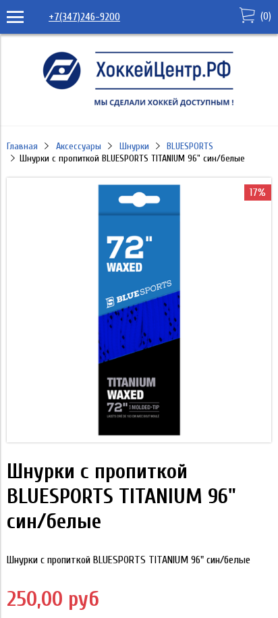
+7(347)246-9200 (84, 17)
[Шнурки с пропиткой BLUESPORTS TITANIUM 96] (139, 439)
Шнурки (134, 146)
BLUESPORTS (190, 146)
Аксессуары (78, 146)
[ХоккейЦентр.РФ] (139, 107)
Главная (22, 146)
